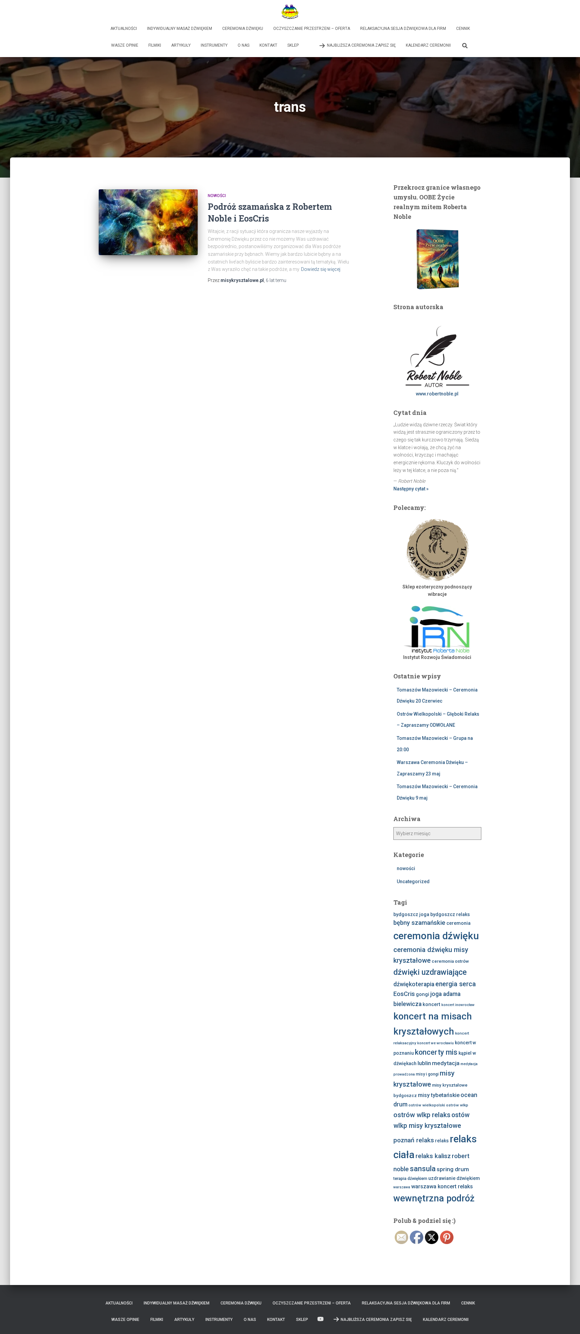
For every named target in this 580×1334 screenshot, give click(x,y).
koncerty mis (436, 1052)
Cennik (463, 28)
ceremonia (458, 923)
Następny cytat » (411, 488)
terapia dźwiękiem (410, 1178)
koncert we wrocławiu (435, 1043)
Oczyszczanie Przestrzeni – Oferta (311, 28)
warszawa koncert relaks (442, 1186)
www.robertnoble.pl (437, 393)
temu (276, 280)
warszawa (401, 1187)
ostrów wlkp (457, 1105)
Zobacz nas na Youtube (309, 45)
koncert (431, 1004)
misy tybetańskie (439, 1095)
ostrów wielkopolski (426, 1105)
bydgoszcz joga (411, 914)
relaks (442, 1140)
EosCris (404, 994)
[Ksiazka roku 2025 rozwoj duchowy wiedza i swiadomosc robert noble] (437, 258)
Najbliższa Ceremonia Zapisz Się (361, 45)
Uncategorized (413, 881)
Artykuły (181, 45)
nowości (217, 195)
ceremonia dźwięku (436, 936)
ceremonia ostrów (450, 961)
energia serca (455, 984)
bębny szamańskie (419, 922)
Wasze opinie (124, 45)
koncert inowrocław (458, 1005)
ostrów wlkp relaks (421, 1115)
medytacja (446, 1063)
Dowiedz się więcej (320, 269)
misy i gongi (427, 1074)
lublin (424, 1063)
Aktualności (123, 28)
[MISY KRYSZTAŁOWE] (290, 11)
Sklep (293, 45)
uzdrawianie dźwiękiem (454, 1178)
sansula (423, 1168)
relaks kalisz (433, 1156)
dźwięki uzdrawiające (430, 972)
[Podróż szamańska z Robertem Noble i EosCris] (148, 222)
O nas (243, 45)
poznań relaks (413, 1140)
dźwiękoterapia (413, 984)
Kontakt (268, 45)
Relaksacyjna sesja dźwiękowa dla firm (403, 28)
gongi (422, 994)
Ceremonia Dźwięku (242, 28)
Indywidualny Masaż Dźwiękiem (179, 28)
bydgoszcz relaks (450, 914)
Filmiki (154, 45)
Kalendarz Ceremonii (428, 45)
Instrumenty (214, 45)
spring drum (453, 1169)
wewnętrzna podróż (434, 1198)
